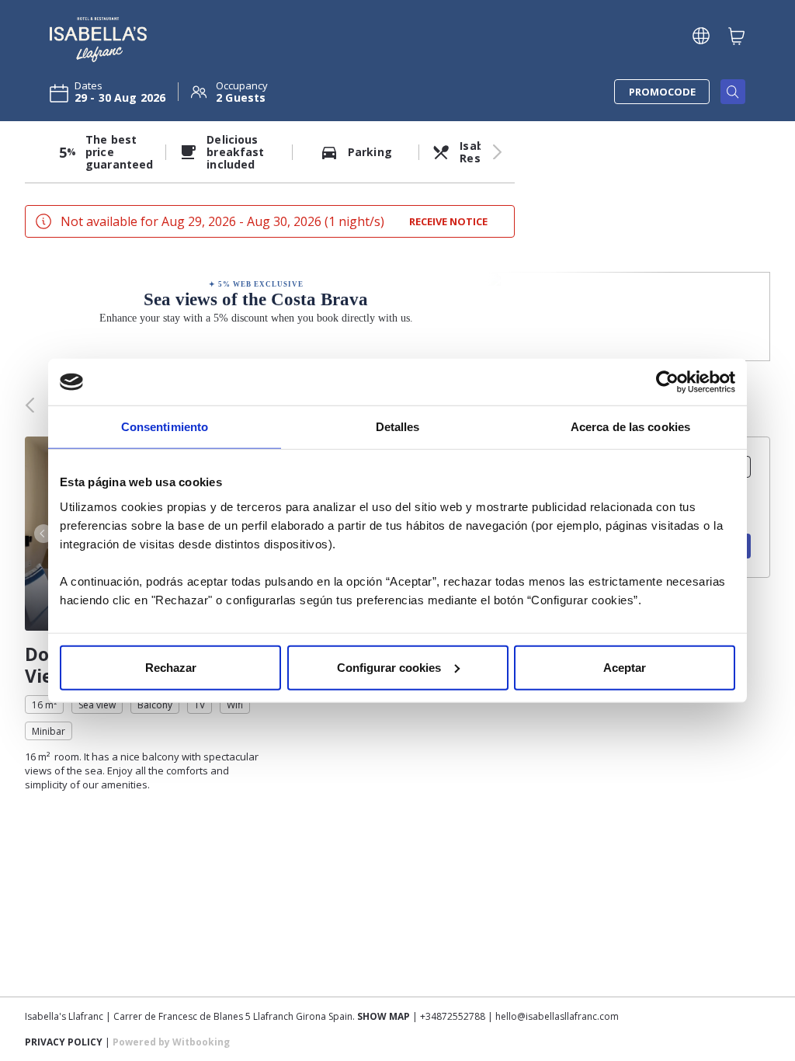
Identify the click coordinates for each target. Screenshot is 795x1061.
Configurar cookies (389, 666)
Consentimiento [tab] (164, 426)
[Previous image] (42, 533)
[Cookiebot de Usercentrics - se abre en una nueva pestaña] (667, 382)
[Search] (732, 91)
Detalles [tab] (398, 426)
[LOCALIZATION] (701, 35)
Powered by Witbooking (171, 1042)
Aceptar (624, 666)
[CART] (736, 35)
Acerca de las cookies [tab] (630, 426)
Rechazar (170, 666)
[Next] (497, 152)
